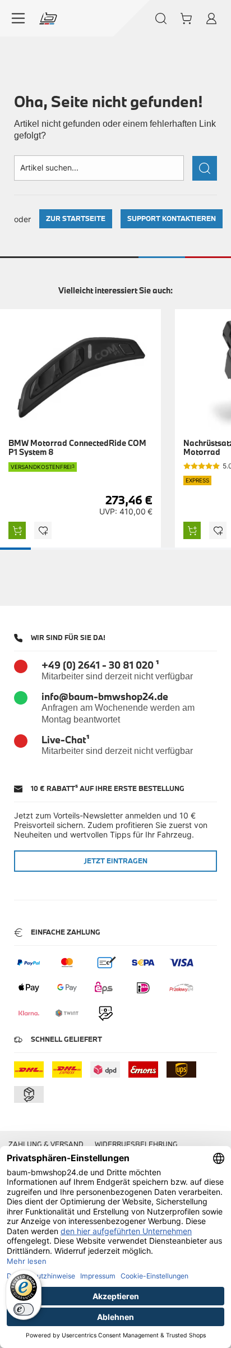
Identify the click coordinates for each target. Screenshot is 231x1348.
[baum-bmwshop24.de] (48, 18)
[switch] (23, 1309)
